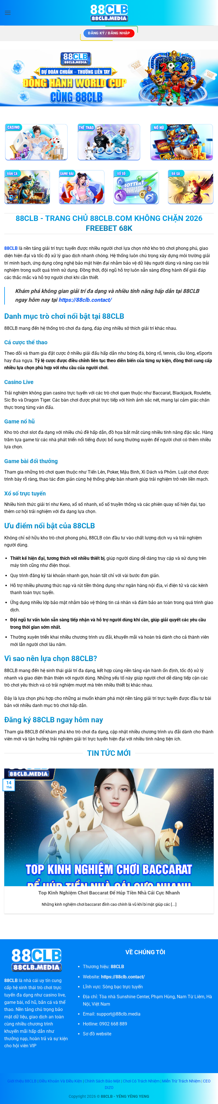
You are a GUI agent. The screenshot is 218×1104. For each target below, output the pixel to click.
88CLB (11, 980)
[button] (7, 13)
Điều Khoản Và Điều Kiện (60, 1081)
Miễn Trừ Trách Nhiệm (181, 1081)
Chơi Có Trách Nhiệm (141, 1081)
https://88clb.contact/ (84, 300)
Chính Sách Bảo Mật (102, 1081)
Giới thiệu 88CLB (22, 1081)
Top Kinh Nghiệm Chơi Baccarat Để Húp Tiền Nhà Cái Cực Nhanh (109, 893)
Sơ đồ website (97, 1034)
